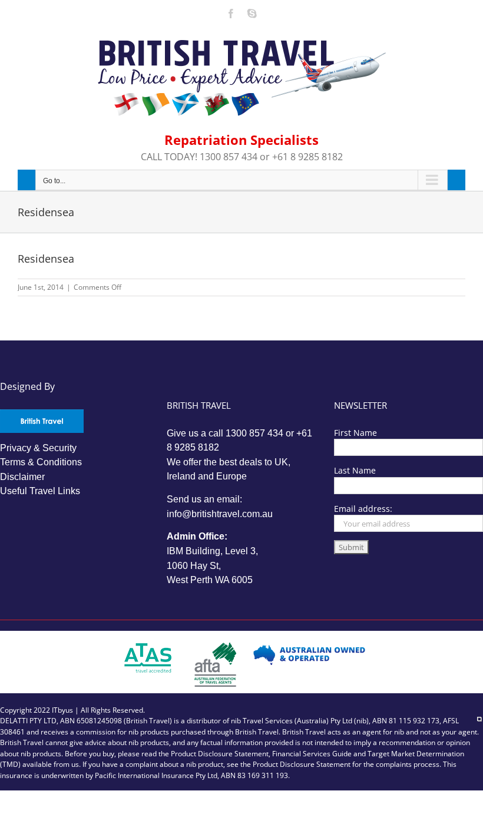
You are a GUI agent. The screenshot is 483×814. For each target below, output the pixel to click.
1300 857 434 (254, 433)
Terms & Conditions (41, 462)
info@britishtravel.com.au (220, 514)
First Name (355, 432)
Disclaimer (22, 477)
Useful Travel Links (40, 491)
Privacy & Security (38, 448)
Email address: (363, 508)
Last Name (355, 470)
